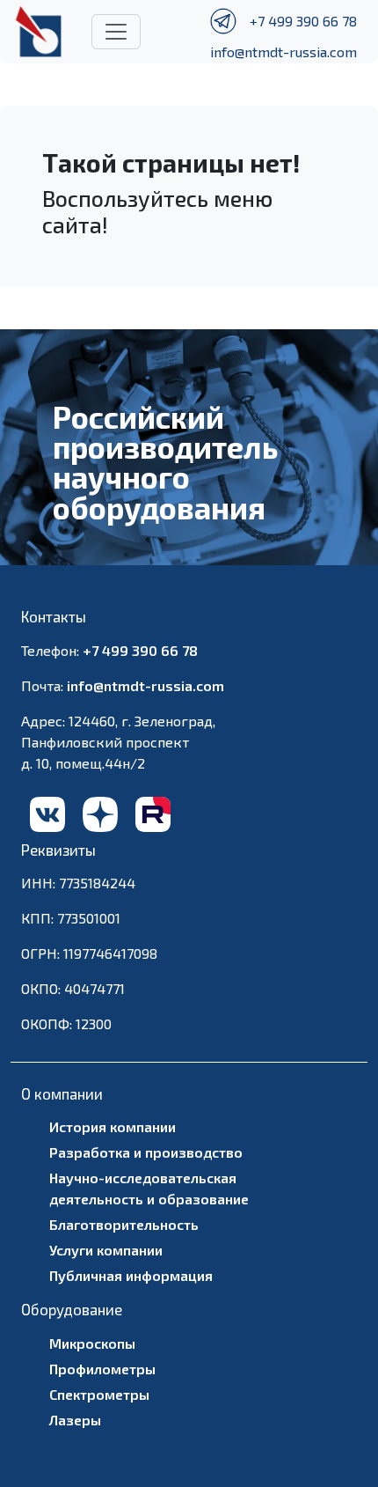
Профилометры (102, 1368)
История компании (112, 1126)
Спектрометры (99, 1394)
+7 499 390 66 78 (303, 20)
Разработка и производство (146, 1152)
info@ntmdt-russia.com (283, 51)
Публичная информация (131, 1275)
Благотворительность (124, 1224)
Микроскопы (92, 1343)
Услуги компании (106, 1249)
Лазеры (75, 1419)
